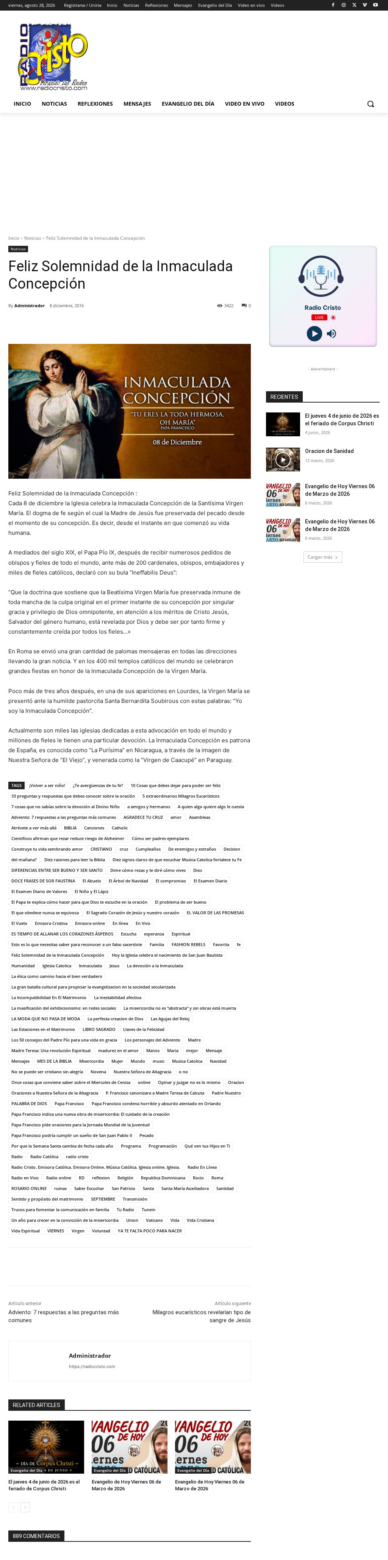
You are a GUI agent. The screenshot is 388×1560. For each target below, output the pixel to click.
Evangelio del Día (26, 1470)
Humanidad (23, 965)
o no (183, 1071)
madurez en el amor (118, 1050)
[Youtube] (375, 5)
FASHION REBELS (188, 944)
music (158, 1061)
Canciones (94, 828)
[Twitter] (354, 5)
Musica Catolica (187, 1061)
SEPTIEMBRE (103, 1199)
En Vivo (143, 923)
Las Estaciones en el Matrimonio (43, 1029)
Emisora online (90, 923)
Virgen (78, 1231)
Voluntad (101, 1231)
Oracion (236, 1082)
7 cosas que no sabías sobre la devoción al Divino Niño (65, 806)
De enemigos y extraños (192, 849)
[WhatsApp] (122, 325)
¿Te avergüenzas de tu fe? (98, 785)
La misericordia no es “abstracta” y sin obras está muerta (180, 1008)
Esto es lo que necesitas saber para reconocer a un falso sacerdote (76, 944)
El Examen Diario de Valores (39, 891)
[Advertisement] (194, 170)
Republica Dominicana (163, 1178)
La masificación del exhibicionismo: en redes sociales (63, 1008)
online (144, 1082)
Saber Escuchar (89, 1188)
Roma (217, 1178)
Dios (197, 870)
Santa (148, 1188)
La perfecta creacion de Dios (115, 1018)
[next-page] (25, 1507)
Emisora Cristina (51, 923)
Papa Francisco (69, 1103)
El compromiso (171, 881)
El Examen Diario (210, 881)
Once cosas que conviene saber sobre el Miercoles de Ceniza (70, 1082)
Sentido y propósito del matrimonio (47, 1199)
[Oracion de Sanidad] (283, 460)
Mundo (138, 1061)
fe (239, 944)
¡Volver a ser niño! (47, 785)
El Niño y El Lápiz (91, 891)
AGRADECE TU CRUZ (143, 817)
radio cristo (77, 1156)
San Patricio (123, 1188)
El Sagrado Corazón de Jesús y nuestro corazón (132, 912)
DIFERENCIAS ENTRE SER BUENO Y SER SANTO (57, 870)
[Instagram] (344, 5)
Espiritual (181, 934)
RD (81, 1178)
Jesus (114, 965)
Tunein (148, 1209)
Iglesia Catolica (56, 965)
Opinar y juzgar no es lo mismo (189, 1082)
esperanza (154, 934)
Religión (125, 1178)
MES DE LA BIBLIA (54, 1061)
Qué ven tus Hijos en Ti (207, 1146)
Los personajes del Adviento (152, 1040)
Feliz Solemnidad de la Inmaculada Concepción (57, 955)
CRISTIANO (101, 849)
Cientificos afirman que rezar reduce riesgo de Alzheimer (67, 838)
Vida (175, 1220)
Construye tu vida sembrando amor (47, 849)
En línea (120, 923)
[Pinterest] (104, 325)
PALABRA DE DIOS (29, 1103)
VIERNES (55, 1231)
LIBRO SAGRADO (99, 1029)
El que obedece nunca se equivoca (45, 912)
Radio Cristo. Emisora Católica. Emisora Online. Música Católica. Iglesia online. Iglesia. (95, 1167)
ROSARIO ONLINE (29, 1188)
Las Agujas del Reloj (170, 1018)
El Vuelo (19, 923)
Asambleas (199, 817)
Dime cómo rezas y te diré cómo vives (148, 870)
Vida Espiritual (25, 1231)
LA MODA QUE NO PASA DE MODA (45, 1018)
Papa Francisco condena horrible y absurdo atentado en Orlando (156, 1103)
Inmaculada (90, 965)
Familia (157, 944)
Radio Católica (44, 1156)
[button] (370, 104)
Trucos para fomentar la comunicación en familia (60, 1209)
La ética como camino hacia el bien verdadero (56, 976)
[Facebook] (333, 5)
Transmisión (135, 1199)
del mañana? (24, 859)
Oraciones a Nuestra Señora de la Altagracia (54, 1093)
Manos (153, 1050)
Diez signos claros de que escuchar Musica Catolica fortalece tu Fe (177, 859)
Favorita (221, 944)
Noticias (32, 238)
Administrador (29, 305)
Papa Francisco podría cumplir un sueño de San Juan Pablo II (71, 1135)
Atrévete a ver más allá (33, 828)
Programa (131, 1146)
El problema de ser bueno (181, 902)
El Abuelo (92, 881)
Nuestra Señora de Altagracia (142, 1071)
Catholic (120, 828)
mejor (192, 1050)
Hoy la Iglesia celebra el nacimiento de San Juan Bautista (167, 955)
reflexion (101, 1178)
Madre (194, 1040)
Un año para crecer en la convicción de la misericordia (65, 1220)
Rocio (198, 1178)
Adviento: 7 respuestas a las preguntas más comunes (63, 817)
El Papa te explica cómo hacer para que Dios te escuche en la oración (79, 902)
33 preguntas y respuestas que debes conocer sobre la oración (73, 796)
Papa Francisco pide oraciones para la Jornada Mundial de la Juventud (80, 1124)
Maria (172, 1050)
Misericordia (91, 1061)
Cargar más (320, 557)
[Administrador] (39, 1361)
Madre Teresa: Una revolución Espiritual (51, 1050)
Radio (17, 1156)
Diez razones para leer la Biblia (74, 859)
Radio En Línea (202, 1167)
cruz (124, 849)
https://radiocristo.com (92, 1366)
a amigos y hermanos (148, 806)
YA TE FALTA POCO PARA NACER (150, 1231)
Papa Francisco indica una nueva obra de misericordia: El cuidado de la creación (90, 1114)
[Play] (314, 334)
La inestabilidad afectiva (117, 997)
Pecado (146, 1135)
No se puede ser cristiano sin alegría (47, 1071)
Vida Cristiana (200, 1220)
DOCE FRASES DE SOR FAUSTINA (43, 881)
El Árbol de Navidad (128, 881)
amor (176, 817)
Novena (98, 1071)
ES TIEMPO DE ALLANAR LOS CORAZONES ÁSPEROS (62, 934)
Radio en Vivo (25, 1178)
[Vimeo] (364, 5)
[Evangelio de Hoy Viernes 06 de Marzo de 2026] (129, 1447)
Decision (232, 849)
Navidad (218, 1061)
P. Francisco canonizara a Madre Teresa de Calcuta (155, 1093)
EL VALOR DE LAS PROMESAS (215, 912)
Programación (163, 1146)
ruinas (60, 1188)
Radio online (58, 1178)
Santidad (225, 1188)
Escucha (128, 934)
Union (132, 1220)
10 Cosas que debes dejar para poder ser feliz (176, 785)
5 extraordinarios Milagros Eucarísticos (180, 796)
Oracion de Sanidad (329, 451)
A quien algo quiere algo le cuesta (211, 806)
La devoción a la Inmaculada (155, 965)
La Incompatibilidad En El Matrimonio (48, 997)
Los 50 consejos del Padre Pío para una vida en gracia (64, 1040)
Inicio (13, 238)
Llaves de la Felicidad (143, 1029)
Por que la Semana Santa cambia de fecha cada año (62, 1146)
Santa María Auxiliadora (185, 1188)
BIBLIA (70, 828)
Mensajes (20, 1061)
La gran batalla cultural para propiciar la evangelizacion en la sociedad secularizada (93, 987)
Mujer (117, 1061)
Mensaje (214, 1050)
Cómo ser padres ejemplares (160, 838)
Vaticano (154, 1220)
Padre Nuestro (226, 1093)
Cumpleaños (148, 849)
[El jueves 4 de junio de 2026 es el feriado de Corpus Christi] (46, 1447)
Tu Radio (125, 1209)
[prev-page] (13, 1507)
